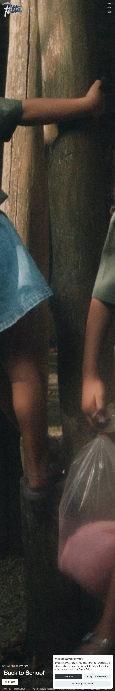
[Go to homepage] (12, 9)
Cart (110, 12)
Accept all (69, 676)
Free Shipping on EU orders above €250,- (48, 689)
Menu (110, 4)
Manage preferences (82, 683)
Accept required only (97, 676)
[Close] (110, 657)
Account (109, 8)
